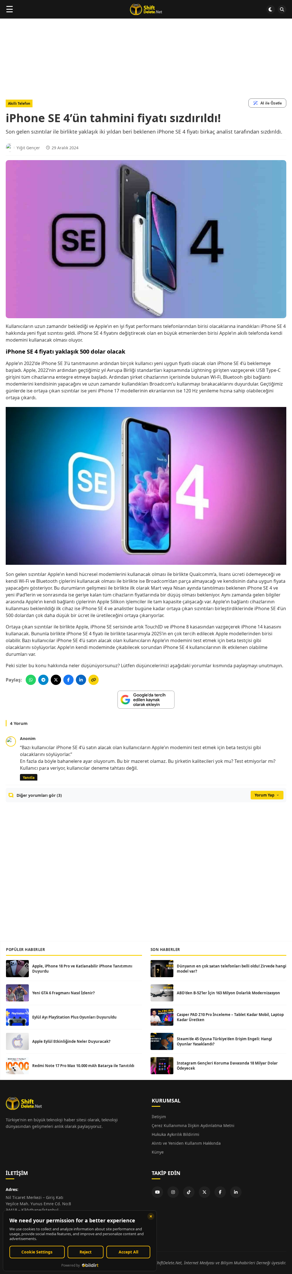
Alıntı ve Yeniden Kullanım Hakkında (186, 1143)
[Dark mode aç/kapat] (270, 9)
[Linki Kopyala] (93, 680)
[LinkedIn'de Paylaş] (81, 680)
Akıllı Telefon (19, 103)
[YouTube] (157, 1192)
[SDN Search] (282, 9)
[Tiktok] (188, 1192)
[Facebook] (220, 1192)
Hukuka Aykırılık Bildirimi (175, 1134)
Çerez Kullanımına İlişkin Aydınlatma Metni (193, 1125)
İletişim (159, 1116)
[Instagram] (173, 1192)
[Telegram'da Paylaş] (43, 680)
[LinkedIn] (236, 1192)
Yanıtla (29, 777)
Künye (158, 1152)
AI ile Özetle (271, 103)
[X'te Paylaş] (56, 680)
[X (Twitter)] (204, 1192)
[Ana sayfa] (146, 9)
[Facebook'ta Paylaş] (68, 680)
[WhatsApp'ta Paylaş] (31, 680)
